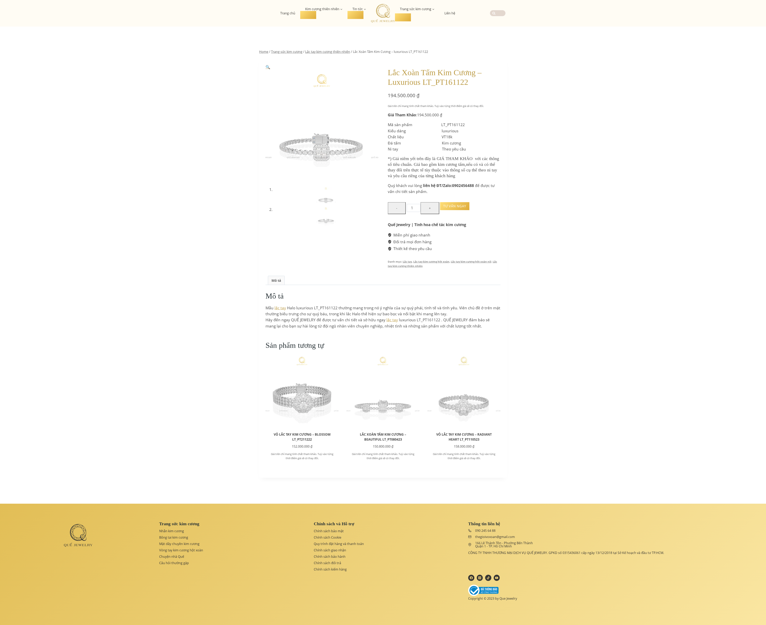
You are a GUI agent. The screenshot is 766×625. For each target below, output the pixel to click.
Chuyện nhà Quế (171, 556)
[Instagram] (480, 578)
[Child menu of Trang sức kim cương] (403, 17)
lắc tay (280, 308)
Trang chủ (287, 13)
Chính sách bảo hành (329, 556)
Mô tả (276, 280)
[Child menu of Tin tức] (355, 15)
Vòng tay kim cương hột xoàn (181, 550)
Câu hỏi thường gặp (174, 563)
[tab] (276, 280)
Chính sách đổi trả (327, 563)
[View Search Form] (498, 13)
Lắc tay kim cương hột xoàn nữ (471, 261)
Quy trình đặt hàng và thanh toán (339, 544)
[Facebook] (471, 578)
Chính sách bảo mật (329, 531)
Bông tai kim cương (173, 537)
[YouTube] (497, 578)
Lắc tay (407, 261)
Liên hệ (449, 13)
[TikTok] (488, 578)
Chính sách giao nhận (330, 550)
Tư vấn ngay (454, 206)
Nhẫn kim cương (171, 531)
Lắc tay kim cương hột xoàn (431, 261)
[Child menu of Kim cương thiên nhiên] (308, 15)
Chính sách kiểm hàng (330, 569)
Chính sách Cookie (327, 537)
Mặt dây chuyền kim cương (179, 544)
